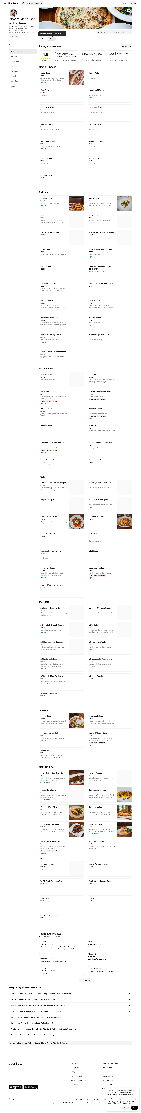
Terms (88, 1099)
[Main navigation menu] (5, 3)
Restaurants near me (109, 1064)
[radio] (45, 39)
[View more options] (129, 10)
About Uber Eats (107, 1080)
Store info (14, 36)
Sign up (133, 3)
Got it (134, 1108)
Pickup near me (107, 1076)
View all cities (106, 1068)
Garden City (39, 1043)
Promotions (74, 1084)
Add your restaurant (78, 1072)
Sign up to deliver (77, 1076)
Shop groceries (107, 1084)
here (129, 1103)
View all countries (108, 1072)
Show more (87, 980)
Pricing (96, 1099)
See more (128, 46)
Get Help (73, 1064)
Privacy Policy (77, 1099)
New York (27, 1043)
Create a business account (80, 1080)
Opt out (126, 1108)
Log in (124, 3)
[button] (70, 994)
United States (15, 1043)
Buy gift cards (75, 1068)
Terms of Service (98, 1103)
